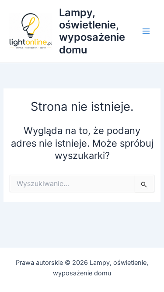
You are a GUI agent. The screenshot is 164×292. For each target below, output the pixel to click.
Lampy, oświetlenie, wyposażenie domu (92, 31)
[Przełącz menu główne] (146, 31)
